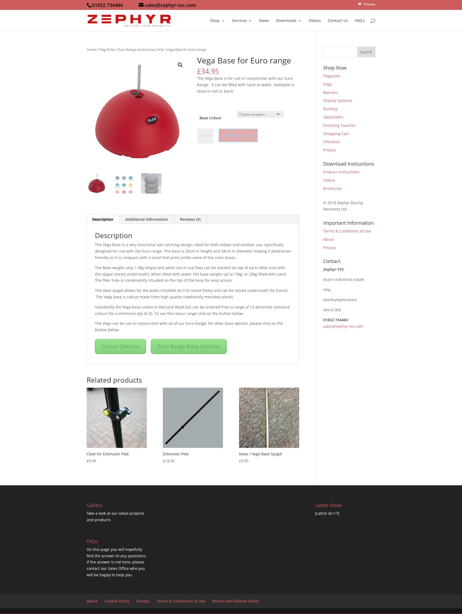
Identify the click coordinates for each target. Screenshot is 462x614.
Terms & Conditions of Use (347, 231)
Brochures (332, 188)
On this (94, 549)
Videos (315, 21)
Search (366, 52)
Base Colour (210, 117)
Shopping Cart (336, 133)
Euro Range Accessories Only (141, 49)
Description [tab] (102, 219)
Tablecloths (333, 117)
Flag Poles (107, 49)
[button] (180, 65)
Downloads (286, 21)
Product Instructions (341, 171)
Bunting (330, 108)
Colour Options (120, 346)
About (328, 239)
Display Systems (337, 100)
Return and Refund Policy (235, 601)
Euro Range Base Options (188, 346)
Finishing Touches (339, 125)
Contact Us (338, 21)
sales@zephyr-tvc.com (343, 326)
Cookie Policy (117, 601)
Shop (215, 21)
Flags (327, 84)
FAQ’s (360, 21)
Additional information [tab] (146, 219)
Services (239, 21)
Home (92, 49)
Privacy (329, 149)
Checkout (331, 141)
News (264, 21)
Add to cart (238, 135)
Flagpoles (331, 75)
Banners (330, 92)
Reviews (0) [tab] (190, 219)
